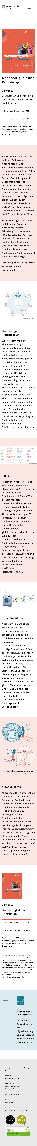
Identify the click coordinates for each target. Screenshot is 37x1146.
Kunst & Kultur (10, 1089)
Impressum (9, 1100)
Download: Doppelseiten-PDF (17, 119)
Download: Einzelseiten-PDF (16, 111)
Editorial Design (10, 1084)
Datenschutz (9, 1102)
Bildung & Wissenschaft (13, 1086)
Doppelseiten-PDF (17, 235)
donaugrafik (9, 1068)
